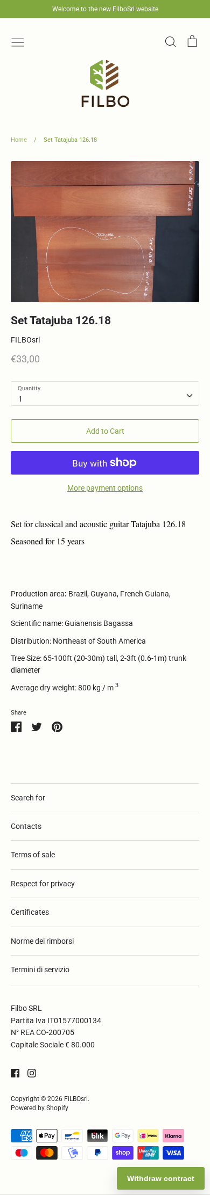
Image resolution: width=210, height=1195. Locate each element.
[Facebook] (11, 1072)
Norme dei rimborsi (42, 941)
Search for (28, 797)
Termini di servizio (40, 969)
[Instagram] (27, 1072)
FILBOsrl (25, 340)
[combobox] (105, 393)
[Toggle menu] (18, 41)
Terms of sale (33, 854)
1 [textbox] (20, 399)
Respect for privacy (43, 883)
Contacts (26, 826)
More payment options (105, 488)
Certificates (30, 912)
